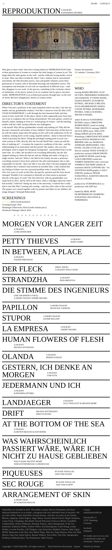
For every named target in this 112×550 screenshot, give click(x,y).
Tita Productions (33, 538)
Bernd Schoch (58, 518)
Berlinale (6, 202)
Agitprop (13, 518)
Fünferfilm (6, 509)
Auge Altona (37, 518)
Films (94, 3)
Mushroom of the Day (18, 532)
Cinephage (19, 521)
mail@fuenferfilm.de (92, 512)
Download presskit (83, 82)
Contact (105, 3)
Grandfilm (71, 521)
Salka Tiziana (47, 538)
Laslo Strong (63, 526)
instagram (87, 531)
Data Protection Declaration (60, 546)
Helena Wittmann (23, 523)
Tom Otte (62, 535)
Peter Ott (72, 532)
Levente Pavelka (17, 529)
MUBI (5, 532)
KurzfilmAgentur (49, 526)
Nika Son (50, 532)
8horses (5, 518)
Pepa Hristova (61, 532)
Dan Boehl (29, 521)
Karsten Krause (39, 515)
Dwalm (97, 546)
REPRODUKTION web (85, 77)
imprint (77, 546)
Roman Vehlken (39, 535)
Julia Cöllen (10, 515)
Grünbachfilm (8, 523)
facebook (87, 528)
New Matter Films (37, 532)
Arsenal (47, 518)
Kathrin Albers (34, 526)
